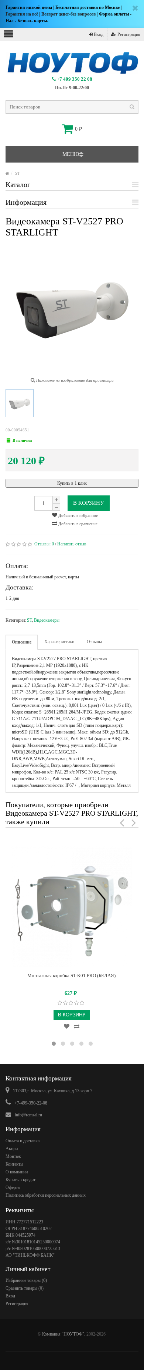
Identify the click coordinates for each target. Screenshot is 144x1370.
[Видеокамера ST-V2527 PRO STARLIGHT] (20, 403)
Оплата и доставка (23, 1140)
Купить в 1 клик (72, 483)
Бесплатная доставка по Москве (87, 7)
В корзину (88, 503)
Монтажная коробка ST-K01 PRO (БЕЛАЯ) (71, 975)
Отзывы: (44, 544)
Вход (98, 34)
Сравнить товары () (25, 1288)
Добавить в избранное (77, 515)
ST (17, 173)
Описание (21, 642)
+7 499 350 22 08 (74, 79)
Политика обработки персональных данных (46, 1195)
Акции (12, 1148)
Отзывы (94, 641)
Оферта (13, 1187)
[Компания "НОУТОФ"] (7, 173)
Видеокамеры (46, 620)
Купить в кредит (20, 1179)
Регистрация (128, 34)
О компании (17, 1171)
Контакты (14, 1164)
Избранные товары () (26, 1280)
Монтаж (13, 1156)
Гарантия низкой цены (29, 7)
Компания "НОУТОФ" (63, 1334)
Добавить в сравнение (77, 523)
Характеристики (59, 641)
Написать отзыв (71, 544)
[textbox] (72, 107)
